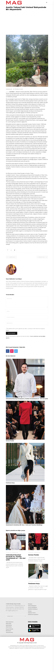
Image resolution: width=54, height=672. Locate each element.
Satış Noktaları (32, 605)
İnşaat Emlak (9, 629)
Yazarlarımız (9, 632)
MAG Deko (9, 627)
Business (8, 630)
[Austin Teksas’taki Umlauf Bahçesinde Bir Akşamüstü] (27, 269)
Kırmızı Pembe (10, 440)
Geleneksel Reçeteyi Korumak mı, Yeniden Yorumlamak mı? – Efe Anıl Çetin (27, 398)
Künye (30, 611)
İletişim (30, 604)
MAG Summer (9, 622)
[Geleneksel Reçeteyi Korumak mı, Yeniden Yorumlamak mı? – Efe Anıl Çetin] (25, 378)
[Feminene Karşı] (25, 462)
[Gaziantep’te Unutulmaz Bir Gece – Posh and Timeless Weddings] (25, 504)
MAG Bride (9, 625)
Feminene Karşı (10, 482)
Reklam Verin (32, 612)
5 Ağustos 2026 (15, 552)
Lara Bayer (12, 91)
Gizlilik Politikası (33, 609)
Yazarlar (9, 89)
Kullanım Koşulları (33, 614)
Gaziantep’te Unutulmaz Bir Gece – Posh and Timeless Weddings (24, 525)
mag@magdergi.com (12, 610)
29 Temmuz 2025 (18, 89)
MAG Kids (8, 623)
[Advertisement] (27, 22)
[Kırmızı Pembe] (25, 420)
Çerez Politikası (32, 607)
